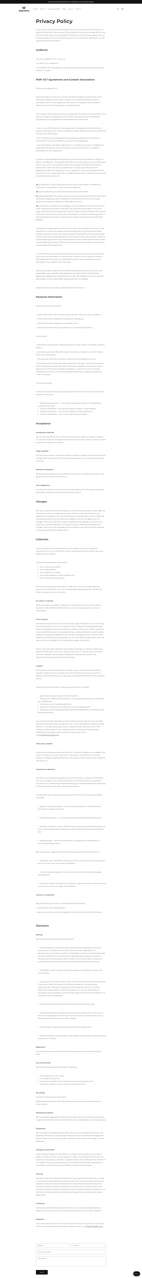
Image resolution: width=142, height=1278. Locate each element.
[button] (42, 9)
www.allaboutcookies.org (48, 735)
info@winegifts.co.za (94, 1226)
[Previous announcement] (18, 2)
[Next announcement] (123, 2)
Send (42, 1272)
